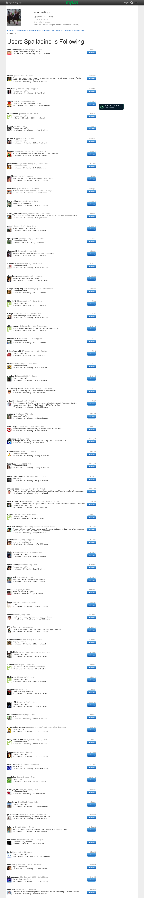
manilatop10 (12, 338)
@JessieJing (21, 777)
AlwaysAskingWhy (15, 288)
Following (91, 52)
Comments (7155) (48, 30)
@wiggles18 (20, 376)
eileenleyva (12, 276)
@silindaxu (19, 689)
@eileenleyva (22, 276)
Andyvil (10, 664)
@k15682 (17, 514)
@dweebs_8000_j (27, 489)
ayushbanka (12, 564)
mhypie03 (11, 88)
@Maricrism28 (23, 552)
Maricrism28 (12, 552)
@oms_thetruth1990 (30, 739)
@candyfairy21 (24, 426)
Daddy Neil (12, 652)
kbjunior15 (11, 301)
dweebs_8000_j (13, 488)
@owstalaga (17, 401)
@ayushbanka (23, 565)
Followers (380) (79, 30)
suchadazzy (12, 864)
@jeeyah (16, 540)
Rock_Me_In (12, 789)
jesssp (10, 752)
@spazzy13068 (24, 238)
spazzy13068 (12, 238)
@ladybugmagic (25, 877)
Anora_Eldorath (14, 213)
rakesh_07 (11, 702)
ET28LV (10, 627)
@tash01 (16, 176)
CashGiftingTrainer (15, 388)
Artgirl (9, 401)
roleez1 (10, 226)
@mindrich (19, 889)
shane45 (11, 363)
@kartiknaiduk (23, 201)
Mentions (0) (60, 30)
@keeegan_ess (24, 151)
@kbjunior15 (21, 301)
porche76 (11, 138)
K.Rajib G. (11, 313)
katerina (10, 827)
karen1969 (11, 464)
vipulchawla (12, 802)
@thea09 (18, 827)
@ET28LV (17, 627)
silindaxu (11, 689)
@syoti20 (17, 101)
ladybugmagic (13, 877)
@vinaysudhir (22, 251)
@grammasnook (26, 163)
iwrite (9, 852)
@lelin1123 (19, 764)
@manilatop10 (23, 338)
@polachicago (23, 814)
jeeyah (10, 539)
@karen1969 (21, 464)
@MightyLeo (21, 677)
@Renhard (19, 451)
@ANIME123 (21, 263)
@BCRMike (24, 527)
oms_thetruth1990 (15, 739)
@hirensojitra (22, 714)
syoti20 (10, 101)
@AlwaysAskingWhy (31, 288)
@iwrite (14, 852)
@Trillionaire (21, 439)
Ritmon (10, 126)
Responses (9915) (35, 30)
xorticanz (11, 414)
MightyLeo (11, 677)
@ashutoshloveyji (27, 49)
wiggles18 (11, 376)
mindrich (11, 889)
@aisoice (17, 76)
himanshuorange (14, 476)
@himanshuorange (29, 476)
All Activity (10, 30)
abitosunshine (13, 326)
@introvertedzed (26, 839)
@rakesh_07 (21, 702)
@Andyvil (17, 664)
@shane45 (19, 363)
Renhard (11, 451)
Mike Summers (13, 526)
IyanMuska (11, 188)
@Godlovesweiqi (26, 640)
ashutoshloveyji (14, 49)
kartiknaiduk (12, 201)
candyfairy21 (12, 426)
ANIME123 (11, 263)
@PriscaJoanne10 (28, 351)
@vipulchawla (23, 802)
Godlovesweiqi (13, 639)
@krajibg (19, 313)
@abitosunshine (25, 326)
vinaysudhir (12, 251)
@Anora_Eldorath (27, 213)
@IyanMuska (21, 188)
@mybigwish (21, 577)
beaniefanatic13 (14, 501)
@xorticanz (20, 414)
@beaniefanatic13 (27, 501)
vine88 (10, 614)
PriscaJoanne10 (14, 351)
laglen (9, 602)
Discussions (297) (22, 30)
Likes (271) (69, 30)
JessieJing (11, 777)
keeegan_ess (13, 151)
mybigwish (11, 577)
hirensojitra (12, 714)
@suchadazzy (23, 864)
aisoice (10, 75)
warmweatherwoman (16, 727)
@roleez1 (17, 226)
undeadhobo (12, 113)
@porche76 (20, 139)
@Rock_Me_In (23, 789)
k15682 (10, 514)
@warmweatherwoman (33, 727)
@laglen (16, 602)
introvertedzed (13, 839)
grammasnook (13, 163)
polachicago (12, 814)
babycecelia (12, 589)
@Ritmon (17, 126)
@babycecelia (23, 590)
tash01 (10, 176)
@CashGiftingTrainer (31, 388)
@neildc (20, 652)
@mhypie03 (20, 89)
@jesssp (16, 752)
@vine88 (16, 615)
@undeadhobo (24, 114)
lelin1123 (11, 764)
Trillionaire (11, 439)
